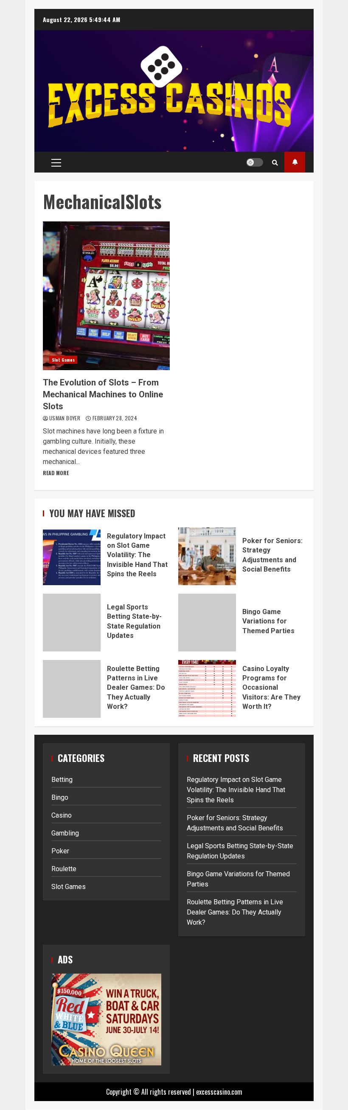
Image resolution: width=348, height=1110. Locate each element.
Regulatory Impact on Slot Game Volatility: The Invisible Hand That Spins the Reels (72, 556)
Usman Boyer (65, 418)
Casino (61, 815)
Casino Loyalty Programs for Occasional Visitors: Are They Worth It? (207, 689)
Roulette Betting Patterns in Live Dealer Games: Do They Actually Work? (72, 689)
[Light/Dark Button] (254, 162)
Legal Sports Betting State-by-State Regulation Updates (72, 622)
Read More (56, 472)
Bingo (59, 797)
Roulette (63, 869)
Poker (60, 851)
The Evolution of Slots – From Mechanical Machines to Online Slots (106, 295)
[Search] (275, 162)
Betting (62, 780)
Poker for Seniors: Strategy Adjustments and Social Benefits (207, 556)
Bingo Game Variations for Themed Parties (207, 622)
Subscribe (294, 162)
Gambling (65, 833)
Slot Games (63, 360)
